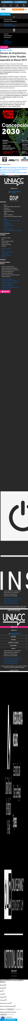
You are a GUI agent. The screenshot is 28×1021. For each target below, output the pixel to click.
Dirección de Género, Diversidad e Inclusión (13, 216)
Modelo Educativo (7, 209)
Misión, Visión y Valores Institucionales (12, 206)
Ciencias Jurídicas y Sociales (8, 241)
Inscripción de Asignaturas (10, 21)
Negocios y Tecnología (6, 244)
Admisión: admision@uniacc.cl (8, 266)
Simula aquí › (21, 9)
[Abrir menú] (26, 9)
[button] (14, 16)
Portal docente (7, 37)
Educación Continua (5, 262)
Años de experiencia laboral (7, 1006)
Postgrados (3, 259)
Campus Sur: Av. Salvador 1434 (10, 594)
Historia (5, 204)
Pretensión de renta (5, 1003)
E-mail (1, 994)
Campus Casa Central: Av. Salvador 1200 (12, 590)
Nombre (2, 985)
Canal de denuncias (5, 233)
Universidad (3, 202)
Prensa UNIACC (13, 645)
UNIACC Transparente (8, 214)
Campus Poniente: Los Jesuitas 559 (11, 592)
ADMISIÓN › (15, 9)
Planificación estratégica (9, 211)
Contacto (2, 263)
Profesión (2, 1000)
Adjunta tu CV (3, 1009)
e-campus (6, 34)
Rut (1, 991)
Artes (3, 239)
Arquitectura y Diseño (6, 237)
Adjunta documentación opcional (8, 1012)
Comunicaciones (5, 242)
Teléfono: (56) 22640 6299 (7, 273)
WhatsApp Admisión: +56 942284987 (9, 268)
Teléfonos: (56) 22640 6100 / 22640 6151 (10, 270)
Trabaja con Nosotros (6, 276)
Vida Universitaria (8, 19)
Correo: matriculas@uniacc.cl (8, 271)
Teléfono (2, 997)
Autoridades (6, 208)
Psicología (4, 246)
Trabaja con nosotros (14, 670)
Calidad (5, 213)
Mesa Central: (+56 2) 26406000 (10, 595)
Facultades (2, 235)
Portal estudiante (8, 35)
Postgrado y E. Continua (13, 642)
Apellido (2, 988)
